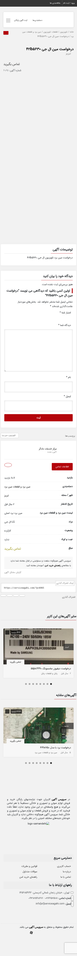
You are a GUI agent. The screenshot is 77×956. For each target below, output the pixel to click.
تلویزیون (64, 32)
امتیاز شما (65, 313)
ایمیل (67, 396)
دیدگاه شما (64, 325)
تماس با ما (66, 877)
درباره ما (67, 872)
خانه (72, 32)
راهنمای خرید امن (28, 877)
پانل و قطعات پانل (49, 673)
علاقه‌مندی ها (55, 3)
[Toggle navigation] (8, 20)
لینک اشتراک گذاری (64, 583)
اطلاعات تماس (62, 467)
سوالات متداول (30, 872)
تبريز (68, 53)
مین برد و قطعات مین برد (17, 487)
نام (68, 377)
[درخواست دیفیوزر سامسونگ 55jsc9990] (38, 647)
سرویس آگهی (59, 799)
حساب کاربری (64, 866)
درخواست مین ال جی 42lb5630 (50, 49)
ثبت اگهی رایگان (20, 20)
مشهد (66, 726)
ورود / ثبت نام (68, 3)
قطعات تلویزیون (50, 32)
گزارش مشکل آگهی (12, 572)
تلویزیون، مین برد (9, 435)
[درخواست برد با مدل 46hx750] (38, 726)
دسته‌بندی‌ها (37, 20)
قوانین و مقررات (29, 866)
